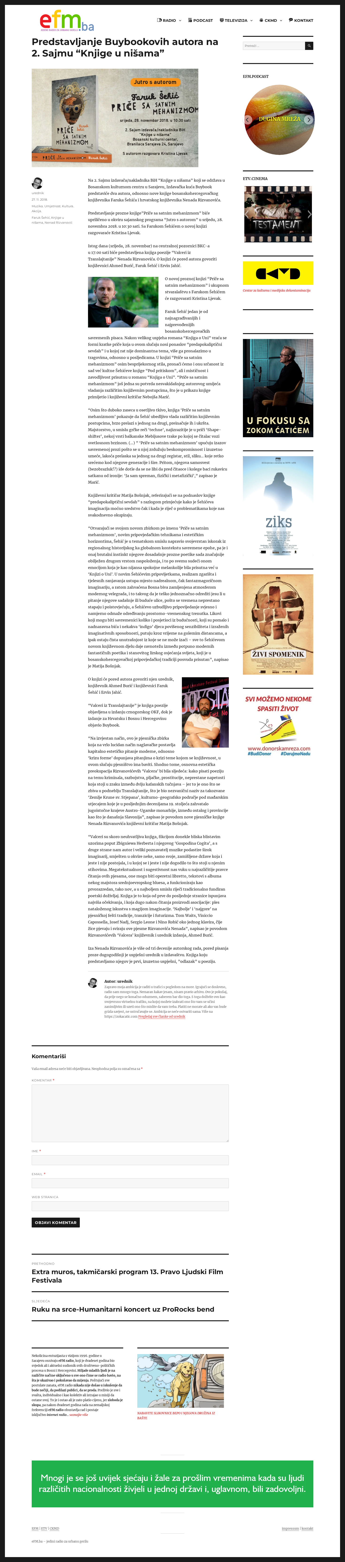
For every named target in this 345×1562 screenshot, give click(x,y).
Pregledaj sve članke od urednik (161, 1017)
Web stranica (45, 1197)
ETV (44, 1529)
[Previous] (247, 119)
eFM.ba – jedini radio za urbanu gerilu (60, 1541)
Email (39, 1174)
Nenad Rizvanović (58, 222)
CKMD (54, 1529)
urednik (38, 193)
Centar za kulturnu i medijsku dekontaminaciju (276, 291)
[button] (246, 214)
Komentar (43, 1080)
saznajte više (78, 1415)
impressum (290, 1529)
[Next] (308, 119)
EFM (35, 1529)
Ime (36, 1151)
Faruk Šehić (41, 217)
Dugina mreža (278, 119)
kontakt (307, 1529)
